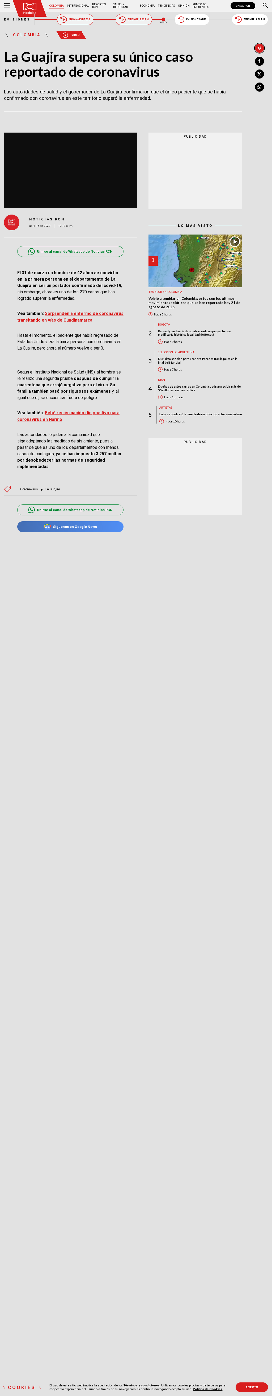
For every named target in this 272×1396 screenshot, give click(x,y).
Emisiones (17, 19)
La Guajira (52, 489)
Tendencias (166, 5)
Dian (161, 380)
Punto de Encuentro (201, 6)
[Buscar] (265, 6)
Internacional (78, 5)
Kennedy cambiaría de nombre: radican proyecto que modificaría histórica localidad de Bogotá (194, 332)
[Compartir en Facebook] (259, 61)
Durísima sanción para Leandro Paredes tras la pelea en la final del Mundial (197, 360)
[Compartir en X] (259, 74)
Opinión (184, 5)
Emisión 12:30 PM (138, 19)
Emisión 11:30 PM (254, 19)
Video (75, 35)
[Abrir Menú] (7, 6)
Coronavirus (29, 489)
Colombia (56, 5)
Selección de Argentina (176, 352)
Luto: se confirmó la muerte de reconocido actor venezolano (200, 414)
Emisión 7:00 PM (196, 19)
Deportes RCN (99, 6)
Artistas (165, 407)
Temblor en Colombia (165, 292)
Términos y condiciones (142, 1385)
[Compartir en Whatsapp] (259, 87)
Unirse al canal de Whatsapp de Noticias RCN (75, 251)
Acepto (252, 1387)
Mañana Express (79, 19)
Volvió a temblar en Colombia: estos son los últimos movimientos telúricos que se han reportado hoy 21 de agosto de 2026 (194, 303)
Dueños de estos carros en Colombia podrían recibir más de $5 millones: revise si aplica (199, 388)
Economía (147, 5)
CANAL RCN (243, 5)
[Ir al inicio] (29, 8)
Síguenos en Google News (75, 527)
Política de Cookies (207, 1389)
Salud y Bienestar (120, 6)
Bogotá (164, 324)
